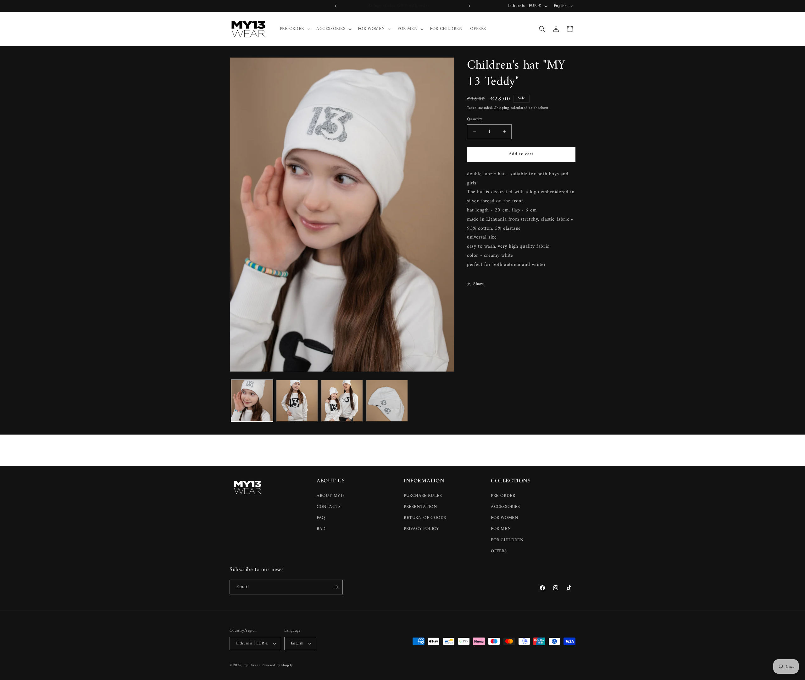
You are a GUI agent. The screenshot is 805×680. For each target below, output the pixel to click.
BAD (321, 529)
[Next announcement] (469, 6)
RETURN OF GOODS (425, 518)
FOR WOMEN (504, 518)
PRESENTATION (420, 507)
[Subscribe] (335, 587)
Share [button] (478, 284)
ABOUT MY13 (331, 496)
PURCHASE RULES (423, 496)
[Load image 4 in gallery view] (387, 401)
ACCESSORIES (505, 507)
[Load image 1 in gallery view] (252, 401)
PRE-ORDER (503, 496)
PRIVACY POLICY (421, 529)
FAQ (321, 518)
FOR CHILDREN (507, 540)
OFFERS (499, 551)
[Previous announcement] (335, 6)
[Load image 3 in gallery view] (342, 401)
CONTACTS (329, 507)
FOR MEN (501, 529)
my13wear (252, 665)
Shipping (501, 108)
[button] (294, 29)
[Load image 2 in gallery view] (297, 401)
